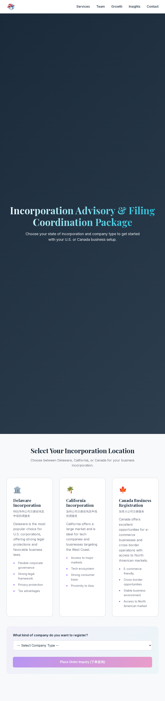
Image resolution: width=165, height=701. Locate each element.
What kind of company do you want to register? (50, 635)
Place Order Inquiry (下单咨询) (82, 662)
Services (83, 6)
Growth (116, 6)
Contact (153, 6)
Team (100, 6)
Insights (134, 6)
